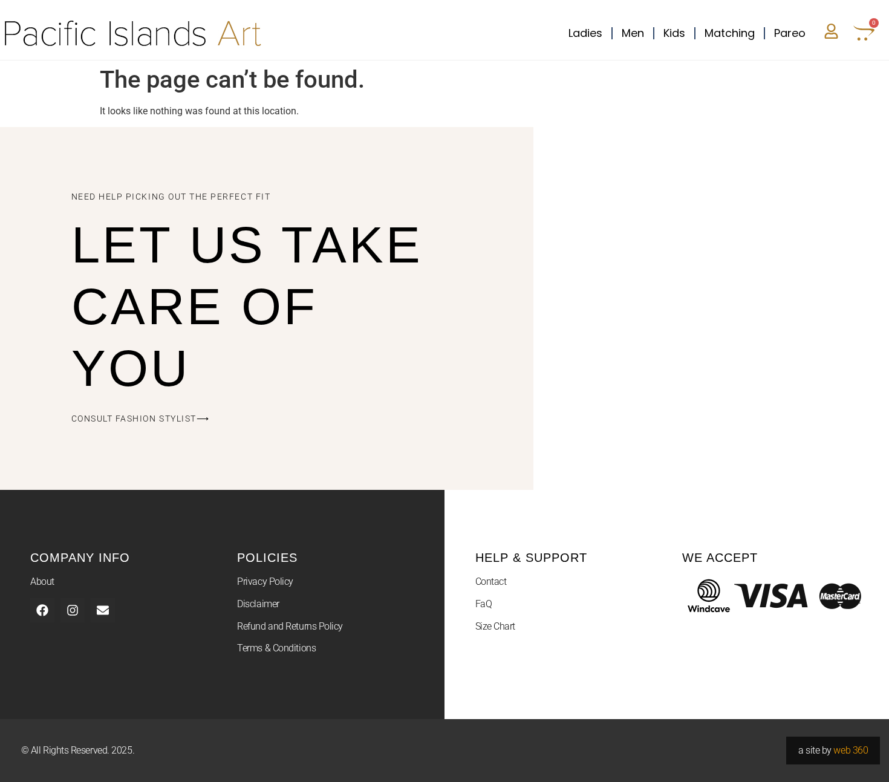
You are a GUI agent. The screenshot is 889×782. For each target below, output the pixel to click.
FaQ (483, 604)
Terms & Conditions (276, 648)
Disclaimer (258, 604)
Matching (730, 33)
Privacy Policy (265, 581)
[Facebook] (42, 610)
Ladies (585, 33)
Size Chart (495, 626)
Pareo (790, 33)
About (42, 581)
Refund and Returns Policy (290, 626)
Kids (674, 33)
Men (633, 33)
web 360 (850, 750)
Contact (491, 581)
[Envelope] (103, 610)
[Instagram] (72, 610)
